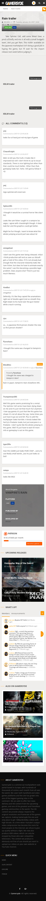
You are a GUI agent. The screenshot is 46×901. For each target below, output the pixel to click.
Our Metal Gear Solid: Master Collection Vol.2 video (23, 703)
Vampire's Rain (16, 492)
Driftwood (12, 664)
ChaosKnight (8, 151)
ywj (4, 131)
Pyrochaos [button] (39, 368)
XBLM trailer (9, 84)
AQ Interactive (11, 513)
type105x (7, 444)
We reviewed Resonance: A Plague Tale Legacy (22, 727)
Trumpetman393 (10, 397)
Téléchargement (35, 78)
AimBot (6, 287)
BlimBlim (7, 22)
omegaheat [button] (7, 293)
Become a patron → (34, 544)
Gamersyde (15, 893)
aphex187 (12, 626)
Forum (4, 874)
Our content (7, 865)
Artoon (8, 521)
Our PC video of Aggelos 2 (17, 753)
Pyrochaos (7, 342)
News (4, 860)
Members (6, 613)
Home (5, 8)
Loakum (12, 631)
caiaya (6, 470)
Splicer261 (7, 206)
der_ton (11, 620)
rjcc (4, 318)
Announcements (18, 613)
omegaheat (8, 248)
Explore (5, 869)
